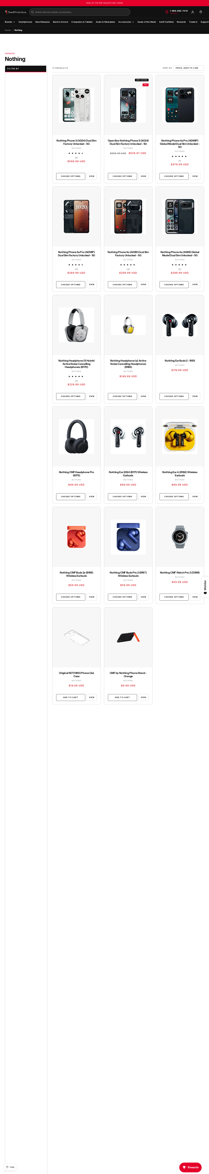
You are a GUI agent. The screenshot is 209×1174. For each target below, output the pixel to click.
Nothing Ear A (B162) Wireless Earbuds (179, 474)
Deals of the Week (147, 22)
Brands (8, 22)
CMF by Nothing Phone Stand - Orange (128, 674)
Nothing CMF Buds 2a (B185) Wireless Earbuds (76, 574)
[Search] (32, 12)
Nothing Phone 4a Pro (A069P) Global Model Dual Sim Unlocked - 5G (180, 143)
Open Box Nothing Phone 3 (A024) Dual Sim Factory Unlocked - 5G (128, 142)
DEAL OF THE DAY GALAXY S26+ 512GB (104, 3)
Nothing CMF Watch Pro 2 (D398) (180, 572)
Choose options (70, 176)
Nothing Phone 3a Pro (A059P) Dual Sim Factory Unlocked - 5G (76, 254)
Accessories (124, 22)
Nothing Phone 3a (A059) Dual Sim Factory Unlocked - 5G (128, 254)
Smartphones (25, 22)
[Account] (192, 12)
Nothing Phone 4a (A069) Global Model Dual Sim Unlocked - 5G (180, 254)
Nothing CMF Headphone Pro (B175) (76, 474)
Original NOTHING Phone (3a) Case (76, 674)
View (91, 176)
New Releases (42, 22)
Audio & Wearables (105, 22)
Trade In (193, 22)
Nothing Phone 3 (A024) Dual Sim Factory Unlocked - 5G (76, 142)
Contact (174, 13)
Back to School (60, 22)
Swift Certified (166, 22)
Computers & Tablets (82, 22)
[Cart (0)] (200, 12)
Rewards (181, 22)
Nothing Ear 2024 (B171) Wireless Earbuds (128, 474)
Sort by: (167, 68)
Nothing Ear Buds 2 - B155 (180, 360)
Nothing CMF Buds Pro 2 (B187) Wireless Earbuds (128, 574)
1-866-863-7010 (179, 11)
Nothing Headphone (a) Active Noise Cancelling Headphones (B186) (128, 363)
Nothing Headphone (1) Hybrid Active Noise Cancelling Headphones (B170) (76, 363)
